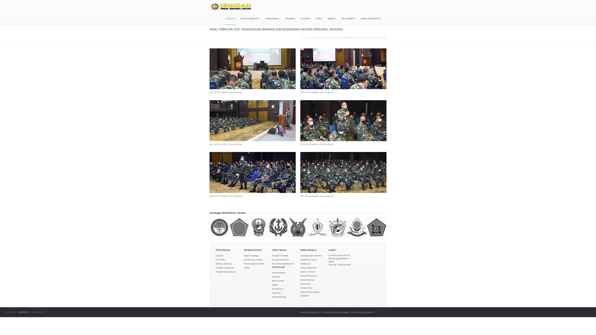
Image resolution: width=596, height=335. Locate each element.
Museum (276, 276)
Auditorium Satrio (308, 259)
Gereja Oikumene (280, 259)
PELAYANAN (347, 18)
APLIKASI (290, 18)
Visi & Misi (220, 259)
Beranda (306, 37)
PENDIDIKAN (272, 18)
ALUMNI (305, 18)
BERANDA (230, 18)
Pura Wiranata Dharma (283, 263)
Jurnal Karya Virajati (253, 259)
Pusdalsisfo (277, 288)
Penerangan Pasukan (254, 263)
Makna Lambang (223, 263)
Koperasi (276, 292)
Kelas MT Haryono (309, 275)
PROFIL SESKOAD (249, 18)
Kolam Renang (279, 296)
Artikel (247, 267)
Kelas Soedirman (308, 267)
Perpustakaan (279, 272)
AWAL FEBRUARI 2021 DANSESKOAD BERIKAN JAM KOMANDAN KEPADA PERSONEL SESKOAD (349, 37)
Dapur (275, 284)
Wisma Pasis (306, 287)
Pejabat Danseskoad (226, 271)
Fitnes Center (278, 280)
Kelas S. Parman (308, 271)
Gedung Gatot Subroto (311, 255)
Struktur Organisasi (225, 267)
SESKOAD (23, 312)
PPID (319, 18)
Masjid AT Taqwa (280, 255)
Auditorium (305, 263)
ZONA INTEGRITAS (370, 18)
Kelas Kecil (305, 283)
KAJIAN (331, 18)
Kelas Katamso (307, 279)
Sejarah (219, 255)
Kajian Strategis (251, 255)
